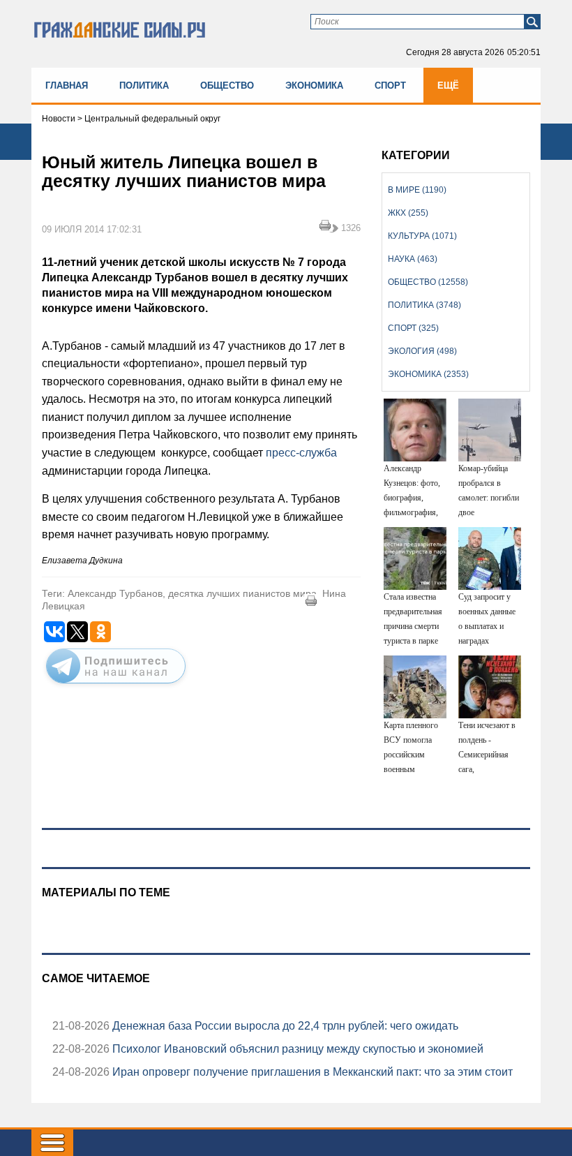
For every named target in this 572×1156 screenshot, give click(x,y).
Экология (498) (422, 351)
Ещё (448, 85)
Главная (66, 85)
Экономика (314, 85)
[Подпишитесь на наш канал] (116, 686)
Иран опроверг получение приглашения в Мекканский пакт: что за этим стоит (311, 1072)
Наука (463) (412, 259)
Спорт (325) (413, 328)
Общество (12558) (428, 282)
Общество (227, 85)
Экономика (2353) (428, 374)
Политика (144, 85)
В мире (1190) (417, 190)
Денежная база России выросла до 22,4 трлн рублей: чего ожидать (284, 1026)
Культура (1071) (422, 236)
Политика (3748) (424, 305)
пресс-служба (301, 453)
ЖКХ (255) (408, 213)
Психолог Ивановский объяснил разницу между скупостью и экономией (296, 1049)
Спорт (390, 85)
